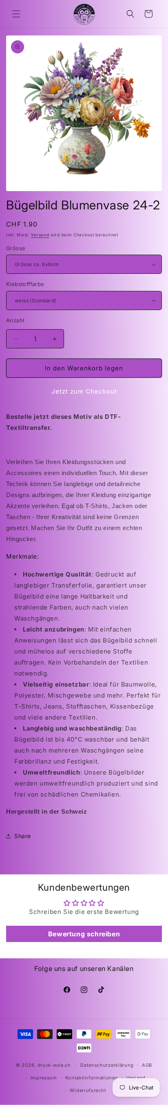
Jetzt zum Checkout (84, 391)
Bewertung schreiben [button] (84, 934)
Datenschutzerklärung (107, 1065)
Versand (40, 234)
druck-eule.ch (54, 1065)
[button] (16, 14)
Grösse (15, 248)
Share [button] (22, 835)
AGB (147, 1065)
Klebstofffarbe (25, 284)
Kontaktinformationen (91, 1078)
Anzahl (15, 320)
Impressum (44, 1078)
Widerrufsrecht (88, 1090)
